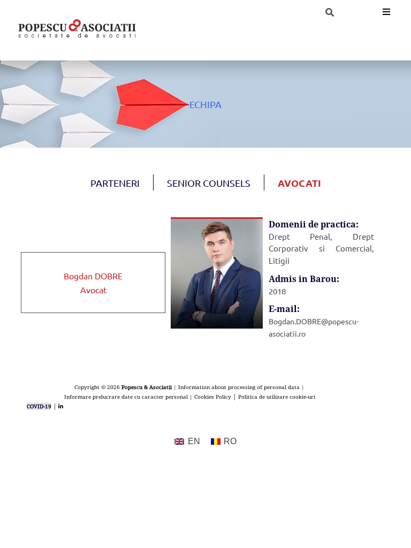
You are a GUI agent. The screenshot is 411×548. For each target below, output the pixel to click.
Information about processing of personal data (239, 387)
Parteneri (115, 182)
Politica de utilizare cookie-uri (276, 396)
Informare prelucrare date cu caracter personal (126, 396)
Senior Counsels (208, 182)
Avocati (299, 183)
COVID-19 (39, 406)
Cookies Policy (212, 396)
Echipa (205, 104)
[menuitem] (187, 441)
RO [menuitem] (230, 441)
